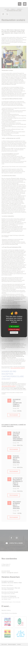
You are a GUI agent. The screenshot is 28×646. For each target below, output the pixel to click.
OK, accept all (14, 326)
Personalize (14, 332)
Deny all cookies (14, 329)
